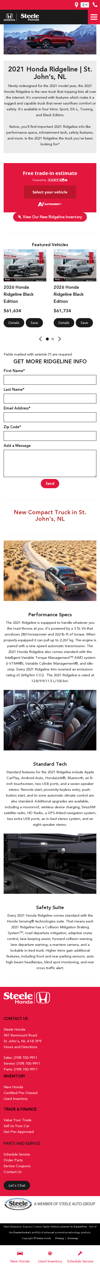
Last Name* (14, 389)
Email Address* (17, 408)
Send (50, 483)
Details (13, 323)
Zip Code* (12, 427)
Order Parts (13, 1160)
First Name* (14, 371)
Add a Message (17, 445)
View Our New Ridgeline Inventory (52, 217)
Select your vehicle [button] (50, 192)
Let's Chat (16, 1185)
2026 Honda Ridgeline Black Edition (18, 294)
